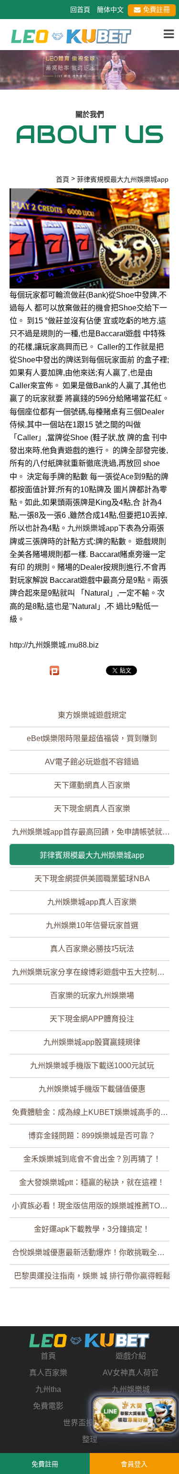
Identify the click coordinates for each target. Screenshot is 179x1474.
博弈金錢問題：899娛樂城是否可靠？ (92, 1136)
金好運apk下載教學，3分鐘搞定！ (92, 1229)
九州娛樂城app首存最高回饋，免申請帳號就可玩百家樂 (93, 832)
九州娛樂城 (131, 1389)
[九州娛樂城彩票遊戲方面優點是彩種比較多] (89, 68)
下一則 (168, 76)
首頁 (48, 1356)
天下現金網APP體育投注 (92, 1019)
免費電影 (48, 1406)
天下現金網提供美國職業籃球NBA (92, 879)
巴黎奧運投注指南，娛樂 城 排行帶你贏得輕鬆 (92, 1276)
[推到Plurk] (54, 670)
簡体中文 (110, 9)
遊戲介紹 (131, 1356)
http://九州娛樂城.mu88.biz (54, 645)
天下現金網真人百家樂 (92, 808)
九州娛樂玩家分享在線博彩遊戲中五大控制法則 (92, 972)
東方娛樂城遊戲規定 (92, 715)
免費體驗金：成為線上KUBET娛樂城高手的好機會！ (93, 1112)
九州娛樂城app (92, 528)
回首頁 (80, 9)
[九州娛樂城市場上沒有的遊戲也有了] (89, 1340)
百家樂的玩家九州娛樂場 (92, 995)
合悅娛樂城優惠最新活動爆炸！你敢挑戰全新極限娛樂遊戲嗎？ (93, 1252)
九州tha (48, 1389)
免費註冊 (156, 10)
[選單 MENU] (169, 34)
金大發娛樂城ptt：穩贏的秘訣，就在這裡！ (92, 1182)
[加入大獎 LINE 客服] (135, 1415)
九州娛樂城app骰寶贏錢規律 (91, 1042)
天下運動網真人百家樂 (92, 785)
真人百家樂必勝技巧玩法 (92, 949)
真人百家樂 (48, 1373)
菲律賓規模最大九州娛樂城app (92, 855)
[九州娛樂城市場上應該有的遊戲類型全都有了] (71, 35)
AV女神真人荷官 (130, 1373)
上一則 (11, 76)
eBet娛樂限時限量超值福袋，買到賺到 (92, 738)
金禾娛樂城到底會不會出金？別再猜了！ (92, 1159)
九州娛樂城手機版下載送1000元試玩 (92, 1066)
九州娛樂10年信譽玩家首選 (92, 925)
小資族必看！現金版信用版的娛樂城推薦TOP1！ (93, 1206)
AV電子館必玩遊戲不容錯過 (92, 762)
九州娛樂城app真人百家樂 (92, 902)
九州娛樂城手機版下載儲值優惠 (92, 1089)
